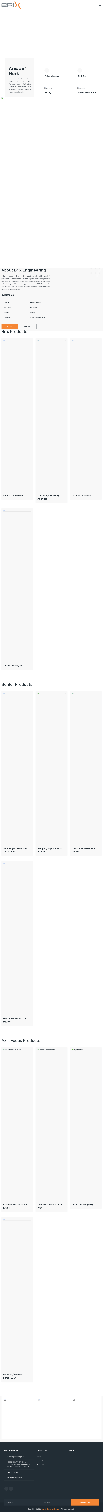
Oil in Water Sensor (82, 495)
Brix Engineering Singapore (50, 1509)
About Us (40, 1461)
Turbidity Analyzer (13, 665)
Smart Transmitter (13, 495)
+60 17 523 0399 (13, 1472)
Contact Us (41, 1465)
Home (39, 1457)
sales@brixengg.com (14, 1478)
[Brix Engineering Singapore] (11, 5)
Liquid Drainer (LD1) (82, 1204)
